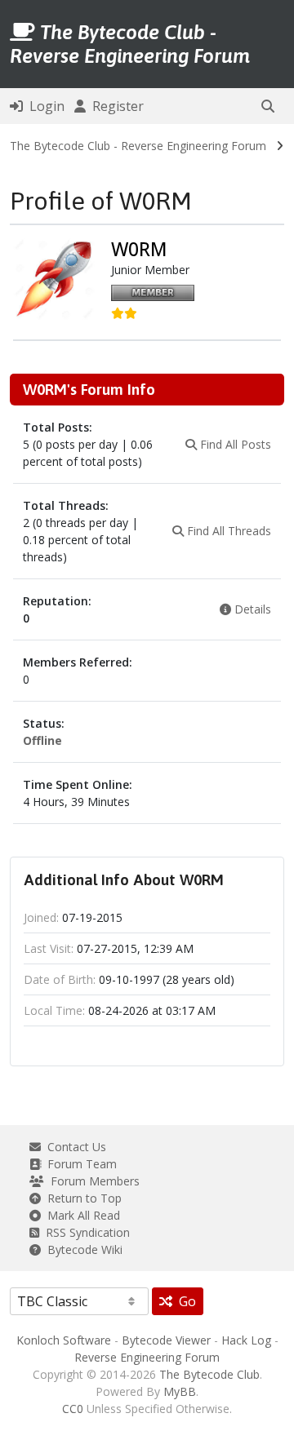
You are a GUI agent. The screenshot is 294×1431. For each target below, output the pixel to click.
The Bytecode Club (209, 1374)
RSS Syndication (84, 1232)
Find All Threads (227, 530)
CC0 (72, 1408)
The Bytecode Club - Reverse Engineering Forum (138, 145)
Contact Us (73, 1146)
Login (44, 106)
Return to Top (81, 1198)
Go (184, 1301)
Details (251, 609)
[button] (268, 106)
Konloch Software (63, 1340)
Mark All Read (80, 1215)
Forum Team (79, 1164)
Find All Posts (234, 444)
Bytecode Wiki (81, 1249)
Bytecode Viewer (166, 1340)
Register (115, 106)
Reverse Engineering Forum (147, 1357)
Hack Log (246, 1340)
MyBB (179, 1391)
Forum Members (92, 1181)
